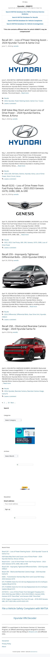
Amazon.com (33, 632)
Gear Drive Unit (34, 314)
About (4, 646)
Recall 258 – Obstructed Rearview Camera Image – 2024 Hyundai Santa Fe (24, 327)
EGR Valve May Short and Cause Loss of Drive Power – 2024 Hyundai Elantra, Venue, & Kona (23, 112)
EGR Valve (15, 174)
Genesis (30, 242)
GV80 (40, 242)
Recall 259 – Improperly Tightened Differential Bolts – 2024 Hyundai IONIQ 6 (24, 256)
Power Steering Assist (22, 101)
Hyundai (11, 101)
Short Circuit (11, 176)
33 (9, 403)
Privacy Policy (6, 644)
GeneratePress (33, 651)
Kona (33, 174)
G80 (21, 242)
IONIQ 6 (4, 317)
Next (13, 403)
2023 (10, 242)
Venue (18, 176)
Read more (25, 93)
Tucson (40, 101)
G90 (25, 242)
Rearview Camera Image (35, 391)
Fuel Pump (16, 242)
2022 (6, 242)
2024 (6, 101)
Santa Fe (5, 394)
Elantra (21, 174)
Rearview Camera (21, 391)
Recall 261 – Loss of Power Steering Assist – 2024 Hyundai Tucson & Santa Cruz (25, 41)
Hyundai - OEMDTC (25, 6)
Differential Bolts (22, 314)
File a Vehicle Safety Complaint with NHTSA (25, 608)
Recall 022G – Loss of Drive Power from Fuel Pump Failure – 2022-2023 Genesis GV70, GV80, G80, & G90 (23, 188)
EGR (9, 174)
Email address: (9, 501)
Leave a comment (10, 103)
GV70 (35, 242)
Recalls (6, 98)
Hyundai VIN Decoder (25, 618)
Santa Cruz (34, 101)
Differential (12, 314)
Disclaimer (5, 641)
